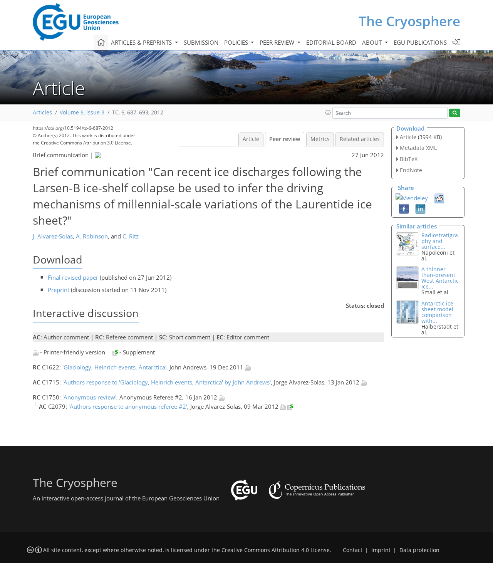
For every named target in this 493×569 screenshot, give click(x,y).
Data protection (419, 550)
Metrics (320, 139)
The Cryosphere (409, 21)
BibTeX (409, 159)
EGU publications (420, 42)
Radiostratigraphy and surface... (439, 241)
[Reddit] (439, 197)
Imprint (381, 550)
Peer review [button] (278, 42)
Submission (201, 42)
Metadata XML (418, 147)
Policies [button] (237, 42)
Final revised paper (73, 277)
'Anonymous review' (89, 397)
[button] (328, 112)
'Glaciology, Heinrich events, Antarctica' (114, 367)
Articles (42, 112)
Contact (352, 550)
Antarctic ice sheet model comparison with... (437, 312)
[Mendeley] (412, 197)
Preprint (58, 290)
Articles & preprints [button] (142, 42)
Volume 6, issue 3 (82, 112)
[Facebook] (404, 208)
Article (251, 139)
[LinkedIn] (420, 208)
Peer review (284, 139)
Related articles (360, 139)
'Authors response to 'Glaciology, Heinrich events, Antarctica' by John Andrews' (166, 382)
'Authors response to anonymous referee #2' (128, 406)
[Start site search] (454, 113)
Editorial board (331, 42)
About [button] (372, 42)
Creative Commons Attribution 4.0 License (275, 550)
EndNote (411, 170)
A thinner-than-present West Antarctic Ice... (440, 277)
